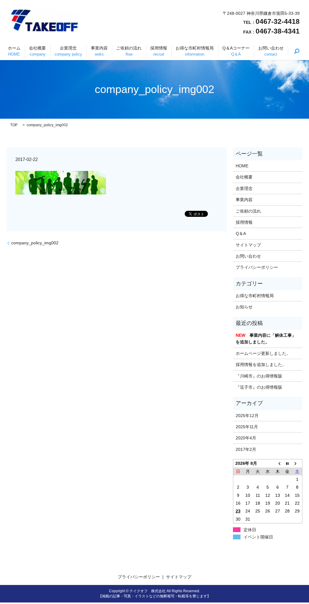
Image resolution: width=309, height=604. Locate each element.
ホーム (14, 51)
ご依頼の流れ (129, 51)
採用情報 (158, 51)
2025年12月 (247, 415)
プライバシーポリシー (257, 267)
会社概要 (37, 51)
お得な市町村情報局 (195, 51)
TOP (14, 125)
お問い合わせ (271, 51)
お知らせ (244, 306)
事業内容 (99, 51)
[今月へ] (287, 463)
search (296, 51)
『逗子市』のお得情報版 (259, 387)
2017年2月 (246, 449)
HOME (242, 165)
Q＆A (241, 233)
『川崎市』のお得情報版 (259, 376)
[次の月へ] (297, 463)
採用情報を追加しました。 (261, 364)
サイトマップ (248, 245)
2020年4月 (246, 437)
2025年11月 (247, 426)
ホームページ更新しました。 (263, 353)
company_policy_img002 (35, 242)
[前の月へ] (277, 463)
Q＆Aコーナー (236, 51)
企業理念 (68, 51)
